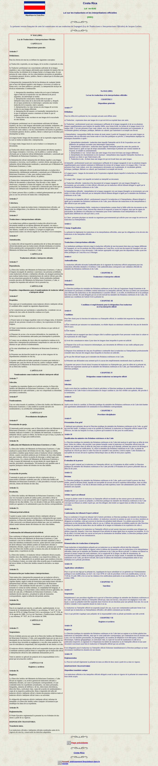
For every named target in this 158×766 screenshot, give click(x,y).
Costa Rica (79, 753)
